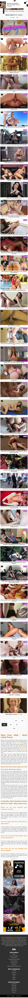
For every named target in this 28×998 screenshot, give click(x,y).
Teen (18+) (14, 972)
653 (17, 724)
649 (16, 720)
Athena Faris (14, 989)
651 (4, 724)
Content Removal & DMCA (14, 959)
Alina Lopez (14, 985)
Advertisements (14, 962)
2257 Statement (14, 961)
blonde (15, 751)
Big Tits (14, 979)
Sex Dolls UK (18, 996)
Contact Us (14, 964)
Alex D (14, 992)
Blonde (14, 977)
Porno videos (21, 785)
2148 (14, 728)
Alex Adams (14, 983)
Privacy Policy (14, 957)
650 (22, 720)
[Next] (23, 724)
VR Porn (8, 996)
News (14, 954)
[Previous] (9, 720)
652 (11, 724)
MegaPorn (13, 996)
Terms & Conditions (14, 955)
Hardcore (14, 974)
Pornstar (14, 970)
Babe (14, 975)
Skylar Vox (14, 990)
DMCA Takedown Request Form (14, 966)
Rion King (14, 987)
